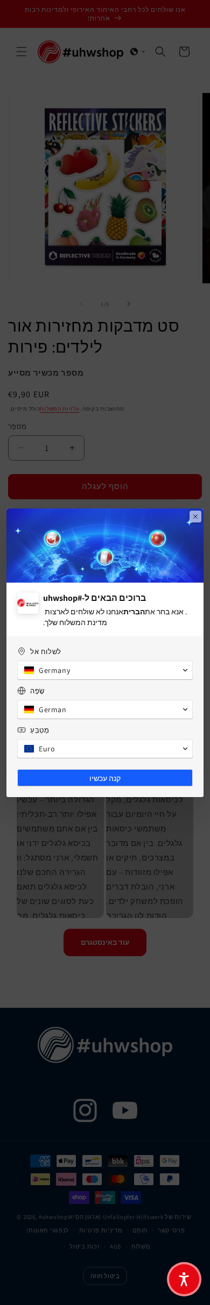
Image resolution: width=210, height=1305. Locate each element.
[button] (184, 1279)
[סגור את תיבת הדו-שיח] (195, 516)
